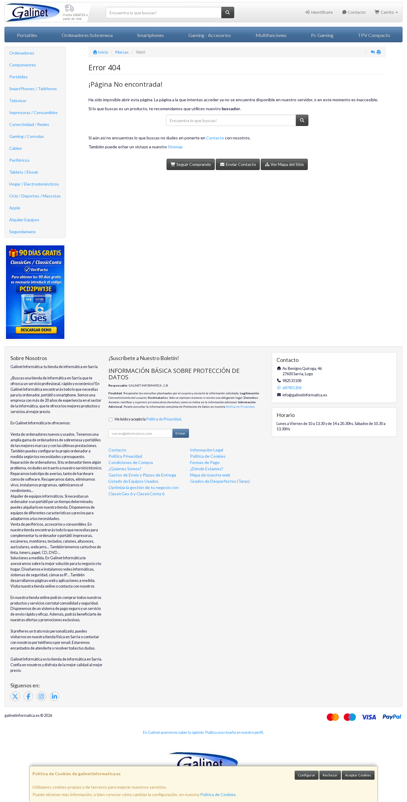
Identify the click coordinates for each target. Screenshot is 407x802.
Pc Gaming (322, 35)
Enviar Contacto (240, 164)
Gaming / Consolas (26, 136)
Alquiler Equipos (24, 219)
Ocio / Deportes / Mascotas (35, 195)
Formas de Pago (205, 462)
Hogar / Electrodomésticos (34, 183)
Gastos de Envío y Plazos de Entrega (142, 474)
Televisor (18, 100)
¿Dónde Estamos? (206, 468)
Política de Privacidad (240, 406)
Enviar (180, 433)
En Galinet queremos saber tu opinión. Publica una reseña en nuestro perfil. (203, 732)
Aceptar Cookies (358, 775)
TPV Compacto (374, 35)
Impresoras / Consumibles (33, 112)
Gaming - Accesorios (209, 35)
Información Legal (206, 449)
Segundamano (22, 231)
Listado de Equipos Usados (133, 481)
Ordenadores (21, 52)
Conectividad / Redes (29, 124)
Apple (14, 207)
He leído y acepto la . (148, 419)
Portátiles (18, 76)
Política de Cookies (218, 794)
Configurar (306, 775)
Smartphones (150, 35)
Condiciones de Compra (130, 462)
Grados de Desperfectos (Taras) (220, 481)
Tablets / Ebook (23, 172)
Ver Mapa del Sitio (287, 164)
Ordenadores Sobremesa (87, 35)
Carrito (387, 12)
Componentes (22, 64)
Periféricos (19, 160)
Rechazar (330, 775)
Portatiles (27, 35)
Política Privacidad (125, 456)
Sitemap (175, 146)
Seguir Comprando (193, 164)
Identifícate (321, 12)
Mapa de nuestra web (210, 474)
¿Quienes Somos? (125, 468)
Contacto (356, 12)
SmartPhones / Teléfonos (33, 88)
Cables (15, 148)
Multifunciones (271, 35)
